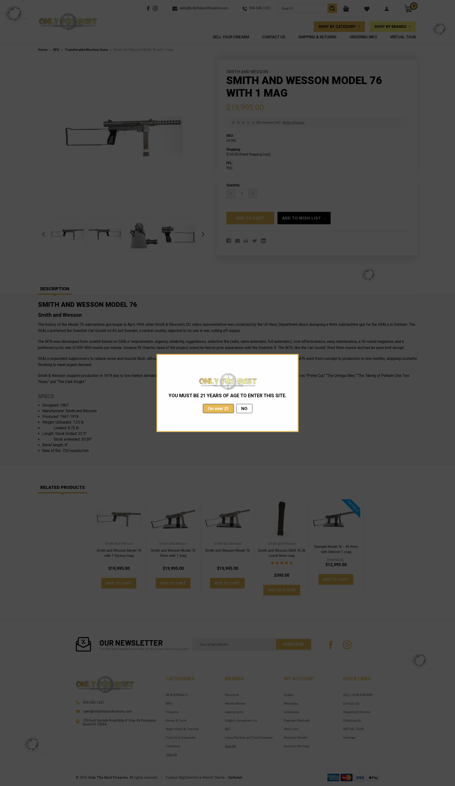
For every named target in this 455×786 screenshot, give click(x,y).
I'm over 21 (218, 408)
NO (244, 408)
